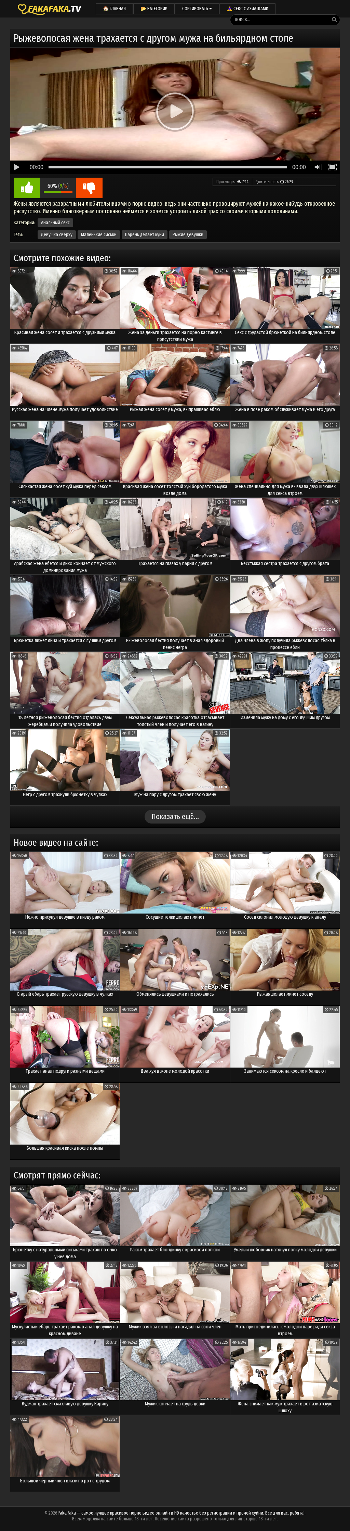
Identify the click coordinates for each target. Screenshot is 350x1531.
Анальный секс (55, 223)
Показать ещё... (175, 816)
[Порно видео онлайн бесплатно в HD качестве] (49, 8)
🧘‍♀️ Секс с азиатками (247, 9)
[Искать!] (334, 19)
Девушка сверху (56, 235)
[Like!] (27, 188)
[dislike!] (89, 188)
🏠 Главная (114, 9)
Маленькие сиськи (99, 235)
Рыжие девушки (188, 235)
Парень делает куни (144, 235)
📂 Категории (153, 9)
